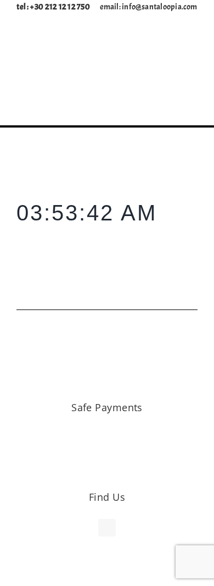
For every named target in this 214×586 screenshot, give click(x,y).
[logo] (107, 37)
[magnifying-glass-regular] (136, 82)
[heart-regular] (171, 82)
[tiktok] (107, 528)
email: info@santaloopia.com (149, 7)
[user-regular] (188, 81)
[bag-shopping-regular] (153, 81)
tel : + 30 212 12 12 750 (57, 7)
